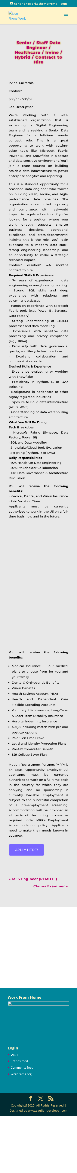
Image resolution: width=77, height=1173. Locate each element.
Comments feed (22, 1067)
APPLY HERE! (26, 850)
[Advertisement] (38, 947)
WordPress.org (21, 1074)
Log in (15, 1054)
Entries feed (19, 1061)
